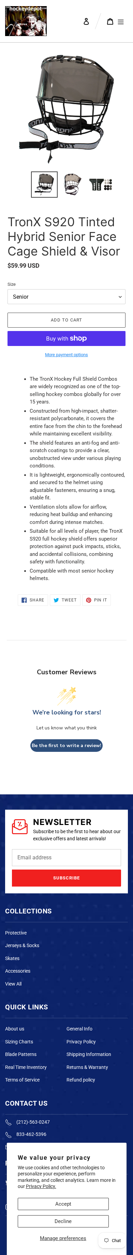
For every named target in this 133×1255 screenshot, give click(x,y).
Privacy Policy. (41, 1186)
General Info (79, 1028)
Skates (12, 958)
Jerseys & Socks (22, 945)
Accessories (17, 971)
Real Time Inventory (26, 1067)
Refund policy (80, 1080)
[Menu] (121, 21)
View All (13, 984)
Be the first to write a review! (66, 745)
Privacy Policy (81, 1041)
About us (14, 1028)
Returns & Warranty (87, 1067)
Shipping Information (88, 1054)
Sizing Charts (19, 1041)
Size (12, 284)
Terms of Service (22, 1080)
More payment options (66, 354)
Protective (16, 933)
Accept (63, 1204)
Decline (63, 1221)
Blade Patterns (20, 1054)
